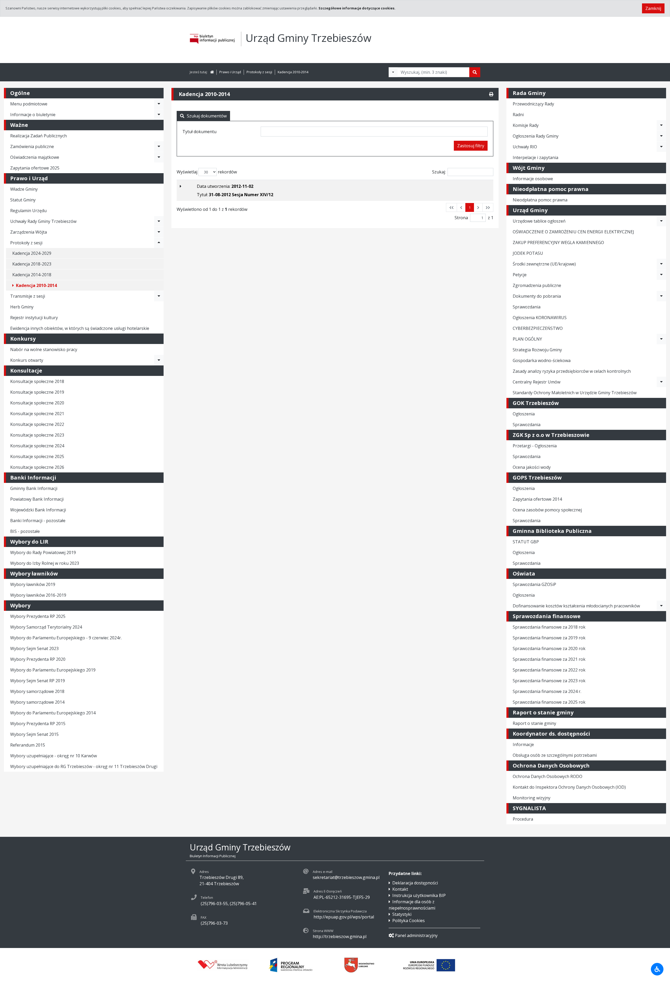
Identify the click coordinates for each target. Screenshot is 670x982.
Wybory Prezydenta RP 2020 (37, 659)
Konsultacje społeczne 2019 (37, 392)
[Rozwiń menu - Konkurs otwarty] (159, 360)
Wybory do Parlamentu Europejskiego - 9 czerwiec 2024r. (66, 638)
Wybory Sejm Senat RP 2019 (37, 681)
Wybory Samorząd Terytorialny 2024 (46, 627)
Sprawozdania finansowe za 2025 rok (549, 702)
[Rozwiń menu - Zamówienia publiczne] (159, 146)
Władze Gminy (24, 189)
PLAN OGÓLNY (527, 339)
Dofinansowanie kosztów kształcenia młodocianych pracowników (576, 606)
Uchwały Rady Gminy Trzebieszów (43, 221)
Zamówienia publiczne (32, 146)
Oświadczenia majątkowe (34, 157)
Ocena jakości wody (532, 467)
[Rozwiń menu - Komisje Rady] (661, 125)
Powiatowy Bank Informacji (37, 499)
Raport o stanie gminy (534, 723)
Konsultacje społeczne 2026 (37, 467)
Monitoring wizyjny (531, 798)
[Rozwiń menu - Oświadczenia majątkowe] (159, 157)
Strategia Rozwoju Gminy (537, 350)
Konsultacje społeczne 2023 (37, 435)
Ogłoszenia (524, 414)
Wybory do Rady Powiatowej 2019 (43, 552)
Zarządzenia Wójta (28, 232)
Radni (518, 114)
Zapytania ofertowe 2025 (34, 168)
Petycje (520, 275)
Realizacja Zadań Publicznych (38, 136)
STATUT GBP (526, 542)
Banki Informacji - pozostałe (37, 520)
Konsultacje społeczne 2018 (37, 381)
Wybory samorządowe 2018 (37, 691)
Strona (461, 218)
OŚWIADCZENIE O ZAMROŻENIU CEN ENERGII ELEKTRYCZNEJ (573, 232)
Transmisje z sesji (27, 296)
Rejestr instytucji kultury (34, 317)
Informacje (523, 744)
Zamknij (653, 8)
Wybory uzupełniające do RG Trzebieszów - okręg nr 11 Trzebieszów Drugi (83, 766)
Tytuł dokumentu (199, 131)
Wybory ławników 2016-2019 (38, 595)
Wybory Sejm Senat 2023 (34, 648)
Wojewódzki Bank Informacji (38, 510)
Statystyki (401, 914)
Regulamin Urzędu (28, 210)
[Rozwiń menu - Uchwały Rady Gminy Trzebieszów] (159, 221)
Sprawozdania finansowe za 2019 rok (549, 638)
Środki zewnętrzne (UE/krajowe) (544, 264)
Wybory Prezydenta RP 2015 (37, 723)
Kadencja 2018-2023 (31, 264)
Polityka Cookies (408, 920)
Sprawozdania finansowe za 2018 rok (549, 627)
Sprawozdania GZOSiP (534, 584)
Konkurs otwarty (26, 360)
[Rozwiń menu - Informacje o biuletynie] (159, 114)
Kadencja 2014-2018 (31, 275)
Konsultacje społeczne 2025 (37, 456)
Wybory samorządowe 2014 (37, 702)
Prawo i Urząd (230, 72)
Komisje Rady (526, 125)
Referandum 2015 (27, 745)
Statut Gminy (23, 200)
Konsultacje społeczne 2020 (37, 403)
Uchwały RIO (525, 147)
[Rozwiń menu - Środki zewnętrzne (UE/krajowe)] (661, 264)
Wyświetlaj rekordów (207, 172)
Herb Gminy (22, 307)
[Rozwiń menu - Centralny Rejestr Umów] (661, 382)
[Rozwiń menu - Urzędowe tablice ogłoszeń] (661, 221)
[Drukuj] (491, 94)
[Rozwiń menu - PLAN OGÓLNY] (661, 339)
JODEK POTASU (528, 253)
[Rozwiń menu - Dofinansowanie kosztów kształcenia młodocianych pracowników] (661, 606)
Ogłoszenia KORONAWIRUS (540, 317)
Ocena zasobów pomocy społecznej (547, 510)
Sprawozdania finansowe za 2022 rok (549, 670)
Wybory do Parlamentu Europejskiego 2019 (53, 670)
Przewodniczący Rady (533, 104)
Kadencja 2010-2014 (293, 72)
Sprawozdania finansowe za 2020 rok (549, 648)
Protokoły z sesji (259, 72)
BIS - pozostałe (25, 531)
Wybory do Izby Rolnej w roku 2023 (44, 563)
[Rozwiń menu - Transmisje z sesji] (159, 296)
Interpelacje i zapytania (535, 157)
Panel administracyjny (416, 935)
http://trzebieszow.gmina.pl (339, 936)
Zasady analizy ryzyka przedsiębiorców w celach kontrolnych (572, 371)
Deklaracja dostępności (415, 883)
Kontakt (400, 889)
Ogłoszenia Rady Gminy (536, 136)
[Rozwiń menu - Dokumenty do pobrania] (661, 296)
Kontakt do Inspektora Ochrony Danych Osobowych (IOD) (569, 787)
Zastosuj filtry (470, 146)
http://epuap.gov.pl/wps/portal (344, 917)
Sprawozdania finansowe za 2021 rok (549, 659)
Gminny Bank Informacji (33, 488)
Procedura (523, 819)
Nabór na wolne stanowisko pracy (43, 349)
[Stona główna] (212, 72)
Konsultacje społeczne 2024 (37, 446)
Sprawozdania (526, 307)
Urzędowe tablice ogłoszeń (539, 221)
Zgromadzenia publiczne (537, 285)
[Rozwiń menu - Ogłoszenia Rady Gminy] (661, 136)
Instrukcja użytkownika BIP (419, 895)
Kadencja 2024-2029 (31, 253)
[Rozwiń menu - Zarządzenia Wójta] (159, 232)
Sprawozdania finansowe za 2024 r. (547, 691)
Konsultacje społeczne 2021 (37, 413)
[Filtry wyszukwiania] (393, 72)
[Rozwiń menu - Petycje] (661, 274)
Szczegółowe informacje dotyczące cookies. (357, 8)
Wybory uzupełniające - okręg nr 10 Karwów (53, 756)
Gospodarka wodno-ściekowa (542, 360)
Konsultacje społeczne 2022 (37, 424)
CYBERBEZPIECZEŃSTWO (538, 328)
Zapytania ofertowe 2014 (537, 499)
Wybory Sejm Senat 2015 (34, 734)
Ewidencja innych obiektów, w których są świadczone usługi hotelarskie (79, 328)
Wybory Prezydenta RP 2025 (37, 616)
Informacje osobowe (533, 179)
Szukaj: (439, 172)
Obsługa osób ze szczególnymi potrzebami (555, 755)
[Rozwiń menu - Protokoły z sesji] (159, 243)
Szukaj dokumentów (207, 116)
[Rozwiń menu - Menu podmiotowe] (159, 104)
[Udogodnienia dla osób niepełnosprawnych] (657, 969)
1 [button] (470, 207)
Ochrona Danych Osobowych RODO (547, 776)
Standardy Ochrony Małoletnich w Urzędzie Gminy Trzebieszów (574, 393)
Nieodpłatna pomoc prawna (540, 200)
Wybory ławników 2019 (32, 584)
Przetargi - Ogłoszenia (535, 446)
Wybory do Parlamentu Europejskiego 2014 (53, 713)
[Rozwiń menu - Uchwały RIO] (661, 147)
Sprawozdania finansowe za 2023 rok (549, 681)
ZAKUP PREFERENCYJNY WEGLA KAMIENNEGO (558, 242)
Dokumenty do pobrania (537, 296)
